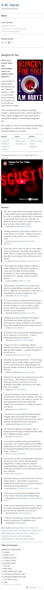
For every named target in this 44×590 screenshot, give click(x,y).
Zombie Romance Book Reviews (27, 261)
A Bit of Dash (29, 528)
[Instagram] (2, 42)
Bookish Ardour (26, 424)
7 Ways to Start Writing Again (10, 31)
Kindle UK (5, 144)
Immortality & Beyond (16, 454)
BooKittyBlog (21, 523)
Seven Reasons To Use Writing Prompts (14, 29)
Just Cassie (32, 531)
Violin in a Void (24, 281)
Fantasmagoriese (24, 513)
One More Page (22, 296)
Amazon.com (20, 141)
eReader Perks (18, 528)
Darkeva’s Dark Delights (24, 340)
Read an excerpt (36, 141)
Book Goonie (29, 533)
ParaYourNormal (15, 474)
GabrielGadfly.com (7, 539)
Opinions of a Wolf (28, 313)
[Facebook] (9, 42)
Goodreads (19, 539)
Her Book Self (17, 436)
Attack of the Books (20, 531)
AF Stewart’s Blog (24, 355)
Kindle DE (5, 146)
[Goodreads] (5, 42)
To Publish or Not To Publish (28, 488)
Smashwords (30, 539)
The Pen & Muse (20, 390)
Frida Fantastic (18, 328)
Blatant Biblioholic (20, 409)
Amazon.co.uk (21, 144)
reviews (19, 155)
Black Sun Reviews (24, 226)
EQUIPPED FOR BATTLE (8, 26)
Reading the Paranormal (14, 533)
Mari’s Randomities (24, 536)
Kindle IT (5, 149)
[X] (12, 42)
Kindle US (5, 141)
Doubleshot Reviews (27, 372)
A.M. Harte (10, 5)
